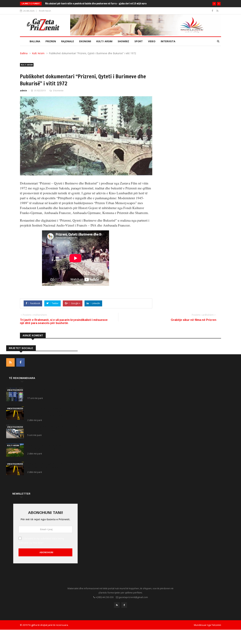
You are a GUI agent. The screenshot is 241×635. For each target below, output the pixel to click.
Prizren (51, 41)
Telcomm (216, 625)
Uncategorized (15, 390)
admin (23, 90)
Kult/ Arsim (104, 41)
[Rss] (217, 10)
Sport (138, 41)
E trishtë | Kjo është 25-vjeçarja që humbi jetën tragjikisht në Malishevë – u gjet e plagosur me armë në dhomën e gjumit (49, 412)
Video (151, 41)
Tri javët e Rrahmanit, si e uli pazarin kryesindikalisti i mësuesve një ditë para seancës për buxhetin (64, 321)
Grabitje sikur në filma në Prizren (193, 319)
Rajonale (67, 41)
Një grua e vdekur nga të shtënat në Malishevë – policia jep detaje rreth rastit (49, 465)
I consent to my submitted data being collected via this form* (41, 540)
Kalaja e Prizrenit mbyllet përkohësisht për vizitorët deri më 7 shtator (50, 447)
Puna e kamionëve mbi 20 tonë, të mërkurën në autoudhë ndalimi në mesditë (52, 428)
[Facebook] (213, 10)
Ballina (35, 41)
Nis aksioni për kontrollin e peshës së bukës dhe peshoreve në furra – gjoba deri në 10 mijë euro (96, 3)
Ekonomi (85, 41)
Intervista (168, 41)
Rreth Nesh (45, 10)
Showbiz (123, 41)
